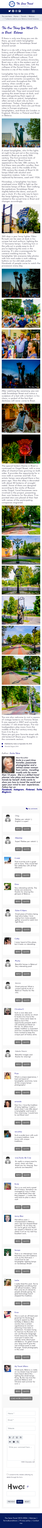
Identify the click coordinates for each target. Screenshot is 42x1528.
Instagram (19, 789)
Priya (17, 1073)
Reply (18, 829)
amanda (18, 1101)
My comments (32, 808)
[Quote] (10, 1442)
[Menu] (33, 11)
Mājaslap (18, 838)
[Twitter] (9, 11)
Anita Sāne (15, 753)
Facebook (7, 789)
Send (20, 1502)
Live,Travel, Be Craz (23, 1158)
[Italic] (13, 1437)
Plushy (17, 961)
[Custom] (20, 11)
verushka (18, 1132)
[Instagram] (16, 11)
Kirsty (17, 1184)
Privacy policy (25, 1520)
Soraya (17, 1250)
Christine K (19, 1009)
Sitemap (32, 1518)
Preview (11, 1502)
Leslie (17, 1280)
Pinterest (30, 789)
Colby (17, 939)
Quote (27, 829)
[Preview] (18, 1442)
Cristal (17, 858)
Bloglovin (6, 792)
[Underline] (17, 1437)
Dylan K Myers (21, 910)
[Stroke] (21, 1437)
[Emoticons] (14, 1442)
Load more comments (21, 1398)
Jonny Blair (19, 1216)
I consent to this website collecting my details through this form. (20, 1476)
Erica (17, 1312)
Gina (17, 884)
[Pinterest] (13, 11)
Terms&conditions (10, 1520)
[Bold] (10, 1437)
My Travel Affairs (21, 1366)
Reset (27, 1502)
